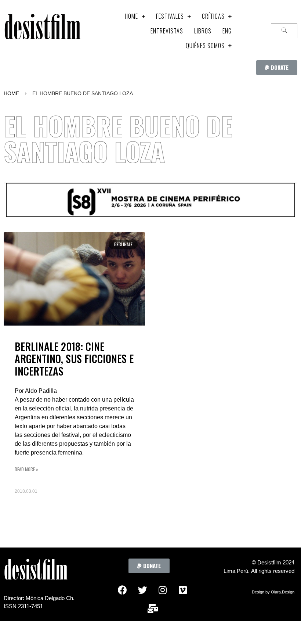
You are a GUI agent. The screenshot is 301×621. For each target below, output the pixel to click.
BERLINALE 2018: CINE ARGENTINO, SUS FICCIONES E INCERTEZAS (74, 358)
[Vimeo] (183, 590)
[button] (276, 67)
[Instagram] (162, 590)
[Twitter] (142, 590)
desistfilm (42, 31)
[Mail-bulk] (153, 608)
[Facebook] (122, 590)
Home (11, 93)
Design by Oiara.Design (273, 592)
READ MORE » (26, 469)
